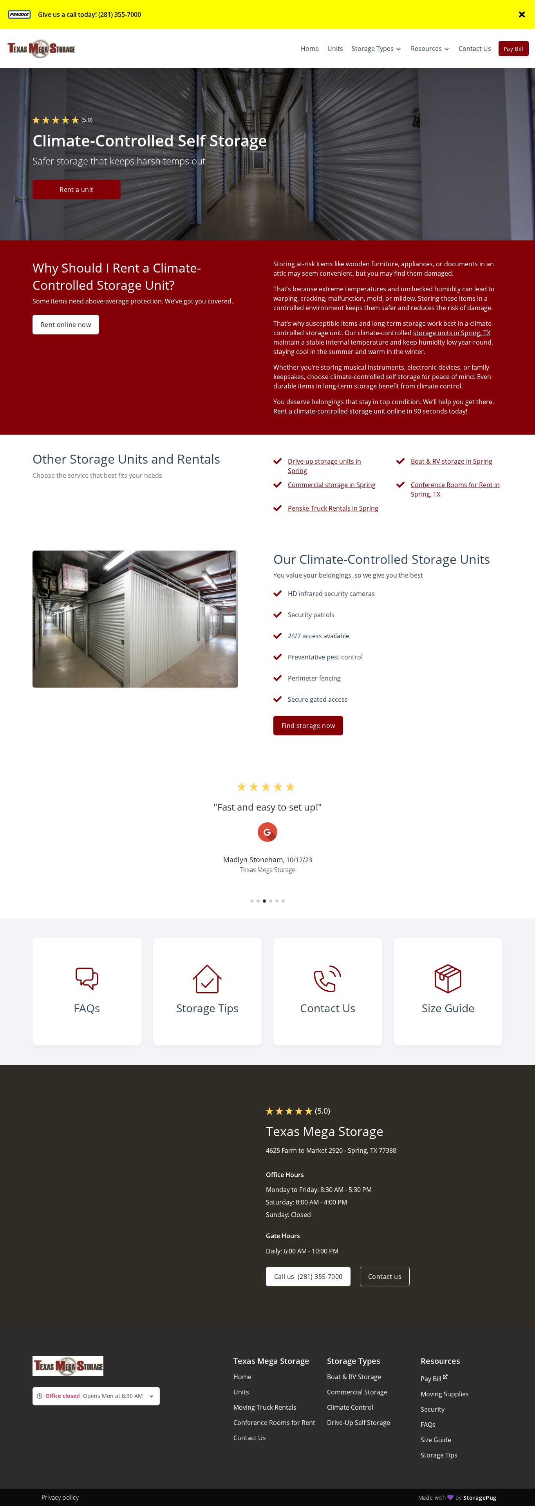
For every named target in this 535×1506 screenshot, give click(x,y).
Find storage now (308, 725)
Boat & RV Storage (354, 1376)
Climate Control (350, 1407)
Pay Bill (514, 48)
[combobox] (96, 1396)
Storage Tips (439, 1455)
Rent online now (66, 324)
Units (241, 1392)
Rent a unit (76, 189)
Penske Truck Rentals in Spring (333, 508)
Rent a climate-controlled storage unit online (339, 411)
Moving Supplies (445, 1394)
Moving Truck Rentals (264, 1407)
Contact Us (249, 1438)
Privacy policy (60, 1497)
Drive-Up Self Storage (358, 1422)
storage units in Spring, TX (451, 333)
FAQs (428, 1424)
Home (242, 1376)
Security (433, 1409)
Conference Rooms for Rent (274, 1422)
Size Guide (436, 1440)
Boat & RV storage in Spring (451, 461)
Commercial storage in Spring (332, 484)
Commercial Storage (357, 1392)
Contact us (384, 1276)
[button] (251, 901)
